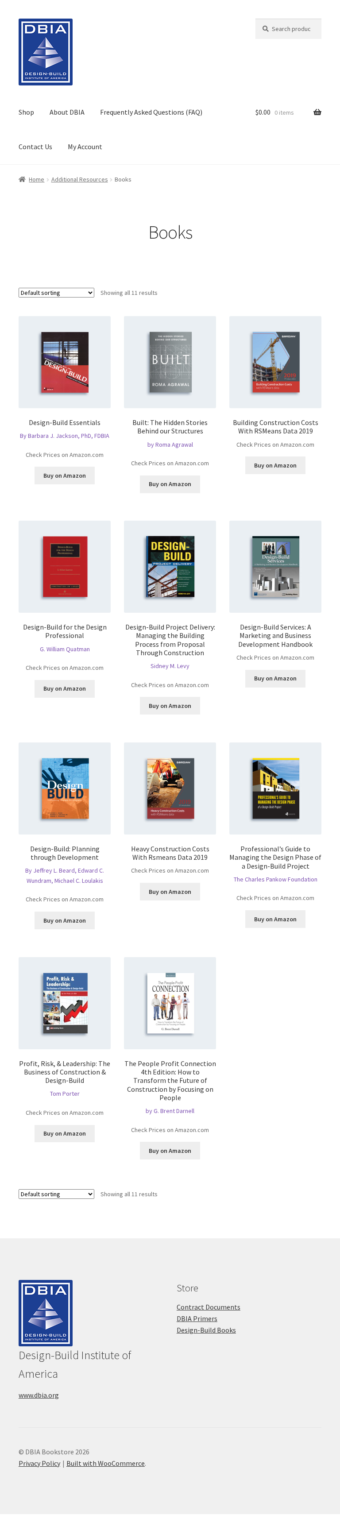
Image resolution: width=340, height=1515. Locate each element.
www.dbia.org (39, 1395)
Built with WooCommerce (105, 1463)
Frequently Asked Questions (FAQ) (151, 112)
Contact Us (35, 146)
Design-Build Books (206, 1330)
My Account (85, 146)
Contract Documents (208, 1306)
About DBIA (67, 112)
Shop (26, 112)
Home (36, 179)
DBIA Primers (197, 1318)
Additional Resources (79, 179)
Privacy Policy (39, 1463)
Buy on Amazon (64, 475)
